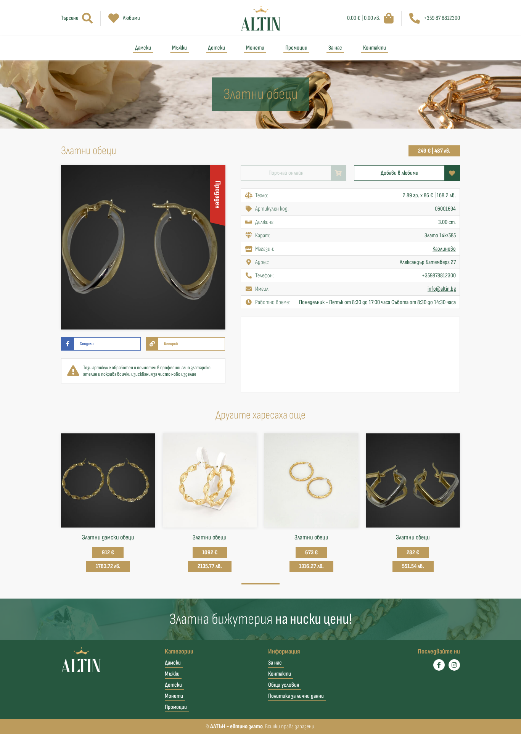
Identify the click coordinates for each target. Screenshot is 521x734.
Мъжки (179, 48)
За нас (335, 48)
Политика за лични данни (296, 696)
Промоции (296, 48)
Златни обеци (210, 537)
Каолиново (444, 249)
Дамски (143, 48)
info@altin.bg (442, 289)
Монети (255, 48)
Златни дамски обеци (108, 537)
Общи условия (283, 685)
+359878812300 (439, 275)
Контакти (374, 48)
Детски (216, 48)
